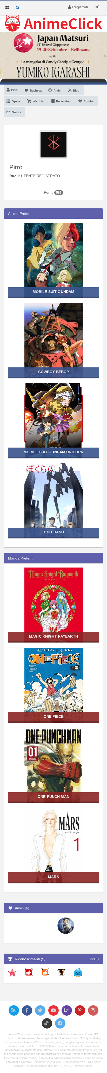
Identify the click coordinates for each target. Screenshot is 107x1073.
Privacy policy (83, 1065)
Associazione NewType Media (38, 1038)
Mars (53, 877)
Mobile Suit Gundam (53, 292)
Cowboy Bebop (53, 372)
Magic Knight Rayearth (53, 636)
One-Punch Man (53, 797)
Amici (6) (21, 908)
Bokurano (53, 532)
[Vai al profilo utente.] (53, 144)
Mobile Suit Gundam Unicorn (53, 452)
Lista (92, 959)
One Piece (53, 716)
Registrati (79, 7)
